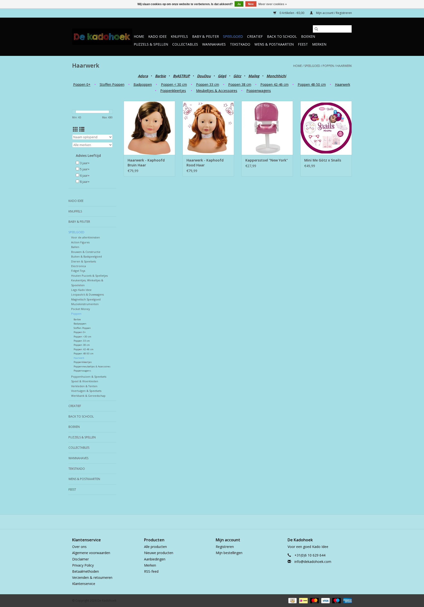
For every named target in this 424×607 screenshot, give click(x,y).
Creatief (255, 36)
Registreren (225, 546)
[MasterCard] (313, 600)
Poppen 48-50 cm (312, 84)
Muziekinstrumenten (85, 304)
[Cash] (292, 600)
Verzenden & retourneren (92, 577)
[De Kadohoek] (102, 36)
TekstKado (240, 44)
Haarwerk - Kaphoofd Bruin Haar (146, 162)
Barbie (77, 319)
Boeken (308, 36)
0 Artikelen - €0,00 (292, 13)
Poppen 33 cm (207, 84)
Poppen (328, 66)
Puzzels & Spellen (151, 44)
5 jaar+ (85, 169)
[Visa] (325, 600)
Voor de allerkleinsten (85, 237)
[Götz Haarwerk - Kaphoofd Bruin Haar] (149, 128)
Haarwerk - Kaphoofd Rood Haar (205, 162)
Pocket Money (80, 309)
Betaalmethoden (85, 571)
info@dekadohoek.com (312, 561)
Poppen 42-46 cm (274, 84)
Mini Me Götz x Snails (322, 160)
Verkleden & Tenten (84, 386)
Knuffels (179, 36)
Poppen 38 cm (239, 84)
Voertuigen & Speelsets (86, 391)
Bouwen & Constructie (85, 252)
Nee (251, 4)
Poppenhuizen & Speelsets (88, 376)
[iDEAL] (302, 600)
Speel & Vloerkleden (84, 381)
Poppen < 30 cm (174, 84)
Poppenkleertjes (173, 90)
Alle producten (155, 546)
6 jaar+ (85, 175)
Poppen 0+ (82, 84)
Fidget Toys (78, 271)
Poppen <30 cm (82, 336)
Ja (239, 4)
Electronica (78, 266)
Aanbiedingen (154, 559)
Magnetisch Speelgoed (86, 299)
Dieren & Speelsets (83, 261)
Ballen (75, 247)
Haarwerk (344, 66)
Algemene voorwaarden (91, 552)
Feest (303, 44)
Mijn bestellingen (229, 552)
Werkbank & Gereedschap (88, 395)
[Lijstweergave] (81, 129)
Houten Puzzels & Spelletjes (89, 275)
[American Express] (347, 600)
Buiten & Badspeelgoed (86, 256)
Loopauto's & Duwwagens (87, 294)
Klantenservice (83, 583)
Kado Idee (157, 36)
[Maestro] (336, 600)
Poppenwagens (258, 90)
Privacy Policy (83, 565)
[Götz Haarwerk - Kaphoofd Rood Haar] (208, 128)
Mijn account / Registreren (333, 13)
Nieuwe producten (158, 552)
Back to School (282, 36)
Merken (319, 44)
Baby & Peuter (205, 36)
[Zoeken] (316, 29)
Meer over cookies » (272, 4)
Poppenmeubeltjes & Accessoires (92, 366)
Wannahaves (214, 44)
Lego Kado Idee (81, 290)
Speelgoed (233, 36)
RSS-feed (151, 571)
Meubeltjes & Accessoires (216, 90)
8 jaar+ (85, 182)
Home (139, 36)
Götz (237, 76)
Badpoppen (142, 84)
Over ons (79, 546)
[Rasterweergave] (75, 129)
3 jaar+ (85, 163)
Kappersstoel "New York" (266, 160)
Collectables (185, 44)
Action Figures (80, 242)
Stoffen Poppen (112, 84)
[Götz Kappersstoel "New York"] (267, 128)
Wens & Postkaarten (274, 44)
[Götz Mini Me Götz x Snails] (326, 128)
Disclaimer (80, 559)
